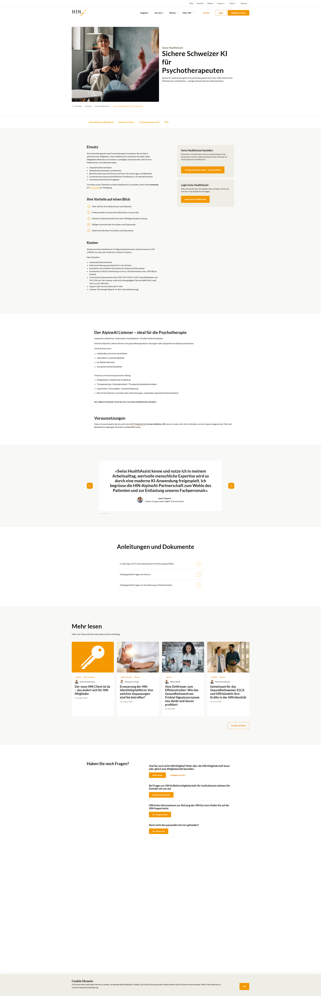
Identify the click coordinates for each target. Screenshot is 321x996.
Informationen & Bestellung (101, 122)
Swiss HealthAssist (102, 106)
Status (231, 3)
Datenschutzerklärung (88, 987)
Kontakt (200, 3)
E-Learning (94, 187)
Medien (210, 3)
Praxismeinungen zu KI (149, 122)
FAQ (167, 122)
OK (244, 986)
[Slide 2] (119, 513)
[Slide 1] (104, 513)
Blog (191, 3)
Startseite (78, 106)
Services (88, 106)
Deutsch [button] (244, 3)
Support (220, 3)
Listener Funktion (126, 122)
